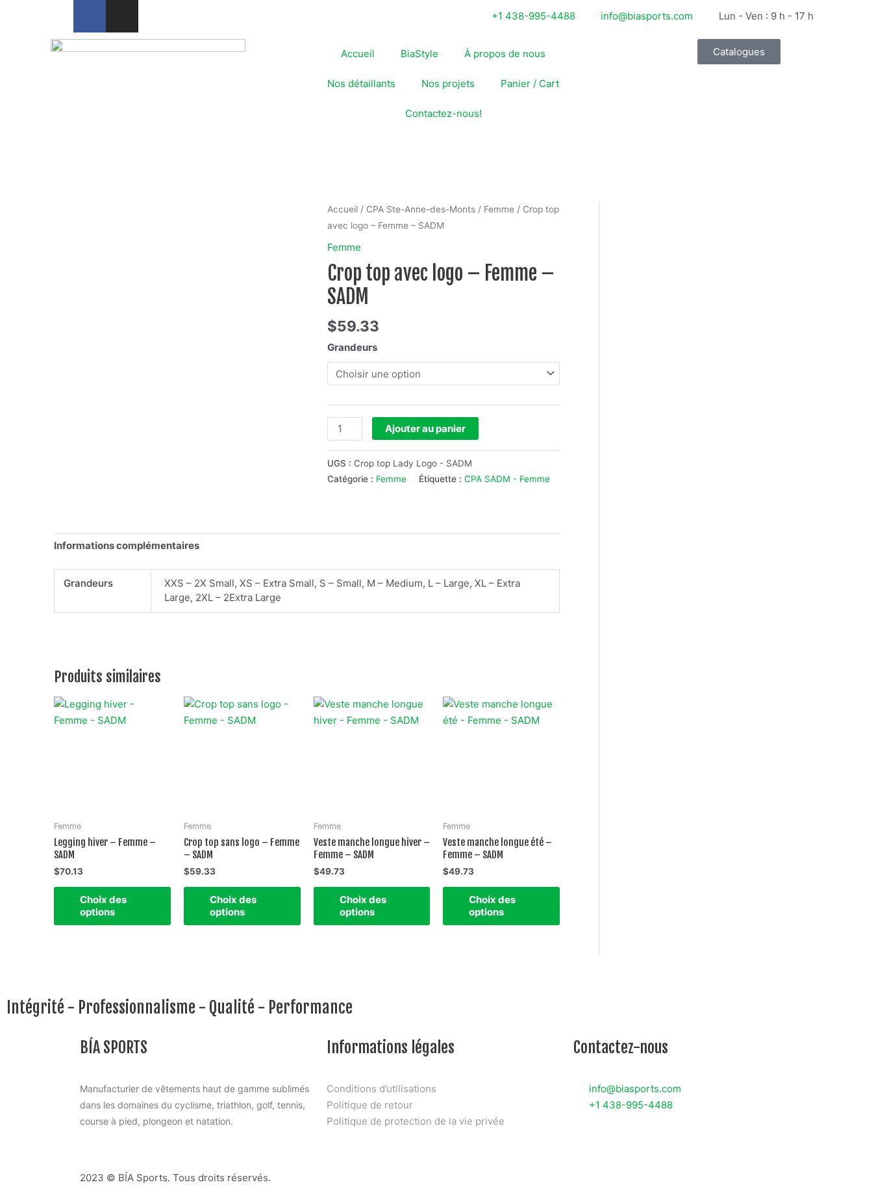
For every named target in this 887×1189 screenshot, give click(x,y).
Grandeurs (352, 347)
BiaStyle (419, 53)
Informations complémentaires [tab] (126, 545)
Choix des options (103, 906)
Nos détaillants (361, 83)
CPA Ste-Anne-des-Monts (420, 209)
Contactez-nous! (443, 113)
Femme (499, 209)
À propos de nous (504, 53)
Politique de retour (370, 1105)
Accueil (358, 53)
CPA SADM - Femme (507, 479)
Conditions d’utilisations (381, 1088)
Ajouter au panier (425, 428)
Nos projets (448, 83)
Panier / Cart (530, 83)
